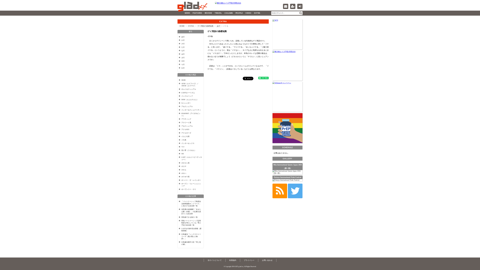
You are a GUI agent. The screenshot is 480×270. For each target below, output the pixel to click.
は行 (183, 54)
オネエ (183, 170)
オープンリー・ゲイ (188, 189)
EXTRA (257, 13)
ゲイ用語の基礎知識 (205, 26)
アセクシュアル (187, 106)
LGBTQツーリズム (188, 93)
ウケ (183, 147)
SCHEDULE (287, 147)
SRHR (183, 80)
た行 (183, 47)
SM (182, 154)
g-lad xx (193, 7)
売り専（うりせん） (188, 150)
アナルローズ (186, 133)
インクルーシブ (187, 96)
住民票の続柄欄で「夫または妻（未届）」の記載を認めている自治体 (191, 211)
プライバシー (249, 260)
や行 (183, 61)
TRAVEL (218, 13)
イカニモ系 (185, 136)
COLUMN (228, 13)
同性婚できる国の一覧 (189, 217)
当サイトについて (215, 260)
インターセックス (187, 143)
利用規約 (232, 260)
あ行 (218, 26)
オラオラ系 (185, 177)
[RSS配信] (279, 191)
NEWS (187, 13)
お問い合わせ (267, 260)
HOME (182, 26)
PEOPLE (239, 13)
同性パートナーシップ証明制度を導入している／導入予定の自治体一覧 (191, 223)
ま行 (183, 57)
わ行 (183, 68)
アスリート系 (186, 123)
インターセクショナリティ (191, 110)
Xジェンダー (186, 103)
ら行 (183, 64)
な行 (183, 51)
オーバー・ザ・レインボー (191, 180)
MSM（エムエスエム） (189, 99)
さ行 (183, 44)
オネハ (183, 173)
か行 (183, 40)
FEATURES (197, 13)
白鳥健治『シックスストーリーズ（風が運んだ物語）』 (191, 236)
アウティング (186, 119)
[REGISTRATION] (292, 6)
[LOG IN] (299, 6)
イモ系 (183, 140)
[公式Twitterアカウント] (295, 191)
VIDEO (248, 13)
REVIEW (208, 13)
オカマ (183, 166)
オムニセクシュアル (188, 89)
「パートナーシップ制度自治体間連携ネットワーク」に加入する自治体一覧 (191, 204)
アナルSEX (185, 129)
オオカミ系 (185, 163)
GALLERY (183, 18)
